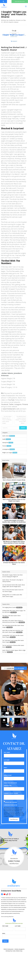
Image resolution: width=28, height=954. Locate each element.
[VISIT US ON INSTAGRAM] (7, 711)
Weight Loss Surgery (7, 452)
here (12, 916)
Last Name (6, 760)
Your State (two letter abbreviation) (10, 784)
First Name (5, 926)
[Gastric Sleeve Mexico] (4, 6)
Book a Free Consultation (20, 1)
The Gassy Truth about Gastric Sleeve (11, 615)
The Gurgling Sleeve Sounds (9, 607)
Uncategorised (5, 449)
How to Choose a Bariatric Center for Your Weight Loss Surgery (14, 500)
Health (3, 439)
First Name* (7, 752)
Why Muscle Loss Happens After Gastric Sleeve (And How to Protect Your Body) (14, 542)
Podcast (4, 446)
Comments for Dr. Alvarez (11, 793)
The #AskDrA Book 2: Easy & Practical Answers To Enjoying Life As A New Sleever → (21, 420)
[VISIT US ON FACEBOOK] (20, 711)
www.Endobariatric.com (11, 409)
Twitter (11, 404)
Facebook (5, 404)
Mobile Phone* (8, 775)
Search (23, 427)
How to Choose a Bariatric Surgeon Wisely (14, 480)
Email (3, 933)
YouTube (11, 400)
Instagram (18, 404)
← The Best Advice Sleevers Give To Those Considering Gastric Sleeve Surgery (6, 420)
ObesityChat (5, 442)
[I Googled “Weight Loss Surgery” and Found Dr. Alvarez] (14, 35)
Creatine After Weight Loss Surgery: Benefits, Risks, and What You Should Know (14, 521)
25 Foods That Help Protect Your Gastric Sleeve (14, 563)
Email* (5, 767)
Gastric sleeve (5, 436)
